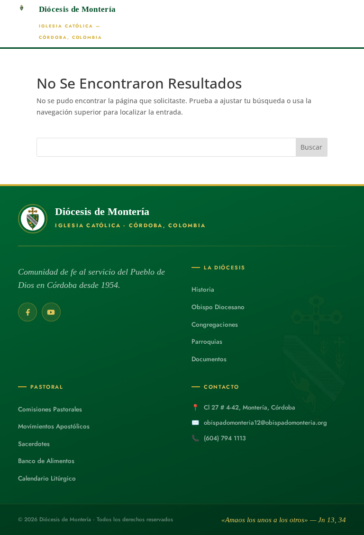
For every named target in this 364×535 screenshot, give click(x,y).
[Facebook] (27, 312)
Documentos (209, 359)
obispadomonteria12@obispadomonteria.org (265, 422)
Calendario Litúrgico (47, 478)
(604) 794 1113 (225, 438)
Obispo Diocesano (218, 307)
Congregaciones (214, 324)
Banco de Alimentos (46, 460)
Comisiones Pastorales (50, 409)
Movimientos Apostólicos (54, 426)
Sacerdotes (34, 443)
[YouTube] (51, 312)
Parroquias (206, 341)
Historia (202, 289)
